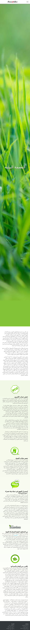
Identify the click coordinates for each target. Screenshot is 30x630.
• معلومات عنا (11, 625)
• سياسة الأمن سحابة (24, 628)
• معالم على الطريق (10, 628)
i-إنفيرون (16, 535)
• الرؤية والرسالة (11, 626)
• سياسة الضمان (25, 625)
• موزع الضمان (25, 626)
